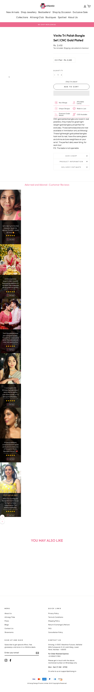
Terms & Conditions (55, 617)
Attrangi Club (37, 17)
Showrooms (9, 632)
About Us (73, 17)
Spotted (62, 17)
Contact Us (9, 628)
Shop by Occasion (62, 12)
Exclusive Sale (80, 12)
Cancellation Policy (55, 632)
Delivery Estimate (71, 167)
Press (7, 621)
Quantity (58, 71)
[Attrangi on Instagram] (6, 660)
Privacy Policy (53, 613)
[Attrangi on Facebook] (10, 660)
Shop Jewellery (29, 12)
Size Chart (71, 156)
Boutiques (51, 17)
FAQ (49, 628)
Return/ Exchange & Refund (58, 625)
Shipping (67, 48)
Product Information (71, 162)
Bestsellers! (44, 12)
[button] (71, 93)
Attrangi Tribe (10, 617)
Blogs (7, 625)
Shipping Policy (54, 621)
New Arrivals (12, 12)
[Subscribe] (37, 652)
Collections (22, 17)
